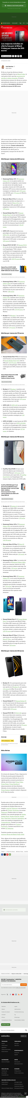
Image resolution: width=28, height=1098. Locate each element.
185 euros (11, 291)
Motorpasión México (19, 1088)
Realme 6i (14, 506)
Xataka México (5, 1082)
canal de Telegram (11, 808)
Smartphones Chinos (7, 1020)
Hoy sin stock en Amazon (7, 499)
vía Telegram (9, 828)
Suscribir (23, 984)
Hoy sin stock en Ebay (6, 274)
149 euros (17, 473)
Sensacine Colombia (19, 1086)
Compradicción (6, 822)
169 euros (23, 399)
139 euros (14, 568)
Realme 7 (14, 315)
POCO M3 (18, 713)
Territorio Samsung (19, 1012)
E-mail (21, 56)
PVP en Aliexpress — (7, 740)
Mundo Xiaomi (5, 1051)
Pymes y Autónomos (19, 1073)
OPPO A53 (15, 405)
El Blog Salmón (17, 1071)
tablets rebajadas (12, 78)
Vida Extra (7, 818)
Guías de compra (11, 851)
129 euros (12, 645)
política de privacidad (20, 987)
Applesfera (20, 818)
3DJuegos (16, 1043)
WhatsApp (17, 1017)
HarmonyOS (14, 23)
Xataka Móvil (5, 816)
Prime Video (19, 782)
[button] (10, 66)
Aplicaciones (17, 1009)
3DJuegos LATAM (18, 1082)
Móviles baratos (6, 23)
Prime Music (5, 784)
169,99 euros (13, 362)
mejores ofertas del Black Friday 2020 (12, 834)
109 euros (13, 709)
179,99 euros (19, 309)
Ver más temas (5, 1024)
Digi (20, 23)
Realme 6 (14, 389)
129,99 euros (7, 631)
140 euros (21, 554)
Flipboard (18, 56)
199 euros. (6, 209)
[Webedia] (5, 1037)
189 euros (6, 241)
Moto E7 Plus (7, 639)
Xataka (23, 814)
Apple (15, 1006)
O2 (23, 23)
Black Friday (21, 74)
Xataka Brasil (4, 1084)
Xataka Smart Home (6, 1049)
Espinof (13, 818)
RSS (19, 994)
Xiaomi (3, 1009)
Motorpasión (17, 1061)
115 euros (6, 689)
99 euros (24, 725)
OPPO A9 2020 (21, 423)
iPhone (3, 1017)
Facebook (13, 56)
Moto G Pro (16, 203)
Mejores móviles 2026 (17, 973)
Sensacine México (18, 1084)
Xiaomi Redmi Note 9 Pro (12, 360)
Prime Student (5, 790)
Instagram (16, 994)
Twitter (16, 56)
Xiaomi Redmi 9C (21, 701)
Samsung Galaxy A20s (18, 562)
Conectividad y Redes (19, 1020)
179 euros (16, 193)
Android (3, 1014)
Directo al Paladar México (7, 1088)
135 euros (8, 586)
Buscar (26, 1030)
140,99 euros (7, 540)
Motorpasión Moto (18, 1063)
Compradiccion (5, 1075)
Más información (22, 1096)
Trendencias (4, 1071)
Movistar (4, 1006)
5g (15, 1014)
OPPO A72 (6, 235)
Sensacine (16, 1052)
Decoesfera (4, 1073)
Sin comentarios (7, 56)
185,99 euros (16, 259)
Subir (22, 1036)
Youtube (13, 994)
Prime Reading (14, 784)
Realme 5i (16, 687)
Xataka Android (14, 816)
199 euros (22, 191)
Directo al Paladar (6, 1061)
